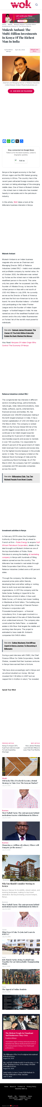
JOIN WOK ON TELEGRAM (22, 91)
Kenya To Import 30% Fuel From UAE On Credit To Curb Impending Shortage (11, 749)
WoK (16, 202)
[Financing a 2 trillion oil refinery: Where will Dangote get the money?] (21, 831)
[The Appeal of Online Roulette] (21, 1002)
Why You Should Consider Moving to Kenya (18, 884)
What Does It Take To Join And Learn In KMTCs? (18, 933)
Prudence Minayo (11, 1038)
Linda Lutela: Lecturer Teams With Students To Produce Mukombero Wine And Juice (18, 1073)
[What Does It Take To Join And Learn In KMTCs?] (21, 947)
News (4, 957)
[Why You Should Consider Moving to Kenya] (21, 868)
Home (4, 24)
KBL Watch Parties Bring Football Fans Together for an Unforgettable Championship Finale (20, 962)
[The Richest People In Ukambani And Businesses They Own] (21, 1023)
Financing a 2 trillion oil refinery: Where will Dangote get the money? (20, 846)
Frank (16, 1106)
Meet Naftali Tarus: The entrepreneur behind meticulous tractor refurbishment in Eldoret (20, 905)
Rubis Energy (21, 542)
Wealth (10, 24)
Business (6, 880)
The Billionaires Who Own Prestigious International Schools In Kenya (20, 1055)
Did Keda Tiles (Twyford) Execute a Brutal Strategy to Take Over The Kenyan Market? (20, 782)
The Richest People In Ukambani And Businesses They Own (19, 1034)
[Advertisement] (21, 117)
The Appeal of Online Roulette (14, 989)
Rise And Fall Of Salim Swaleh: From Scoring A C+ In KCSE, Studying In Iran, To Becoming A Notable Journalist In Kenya (20, 1064)
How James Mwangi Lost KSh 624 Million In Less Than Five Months (31, 748)
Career (4, 929)
